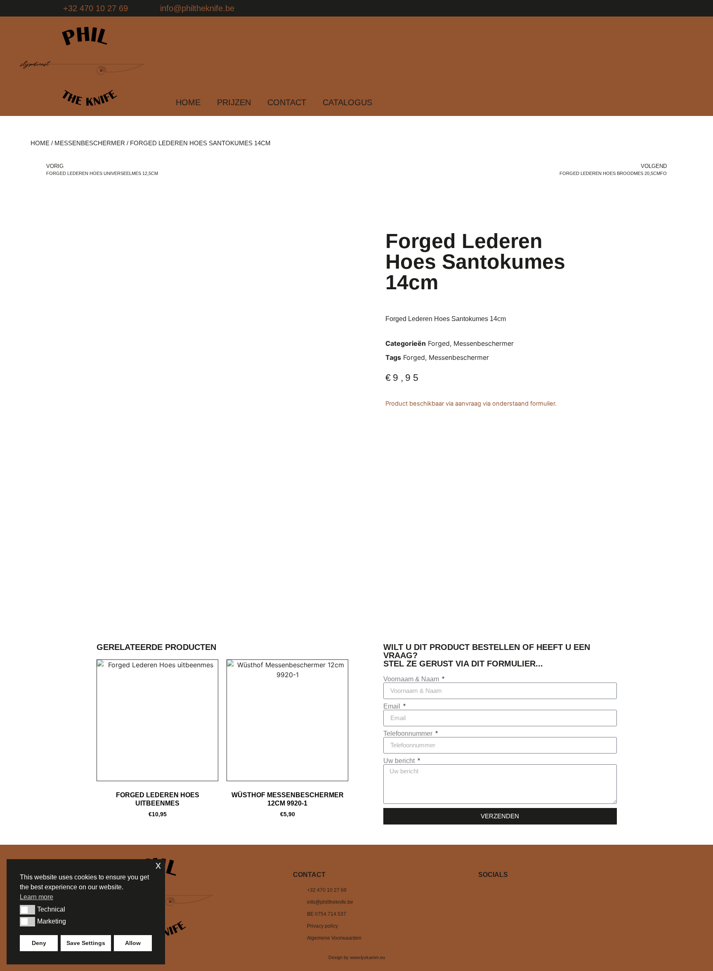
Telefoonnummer (408, 733)
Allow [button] (133, 943)
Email (392, 706)
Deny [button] (39, 943)
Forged (439, 343)
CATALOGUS (347, 102)
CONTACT (286, 102)
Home (40, 143)
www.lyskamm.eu (367, 957)
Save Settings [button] (85, 943)
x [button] (158, 865)
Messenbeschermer (89, 143)
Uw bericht (399, 761)
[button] (27, 909)
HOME (188, 102)
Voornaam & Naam (412, 679)
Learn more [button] (36, 896)
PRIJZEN (234, 102)
